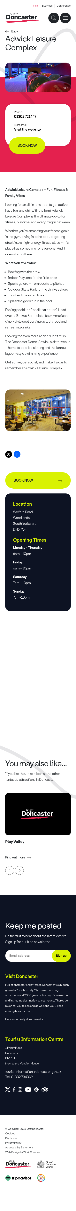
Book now (27, 145)
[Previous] (9, 870)
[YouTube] (29, 1089)
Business (47, 5)
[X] (8, 454)
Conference (64, 5)
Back (14, 31)
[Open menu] (65, 18)
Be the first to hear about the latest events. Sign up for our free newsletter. (36, 939)
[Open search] (53, 18)
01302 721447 (25, 116)
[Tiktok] (38, 1089)
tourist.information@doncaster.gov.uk (33, 1072)
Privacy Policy (13, 1143)
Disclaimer (11, 1138)
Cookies (10, 1133)
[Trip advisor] (46, 1089)
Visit (35, 5)
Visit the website (27, 129)
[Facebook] (17, 454)
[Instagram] (21, 1089)
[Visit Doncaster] (22, 18)
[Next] (19, 870)
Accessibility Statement (19, 1147)
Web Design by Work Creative (22, 1152)
